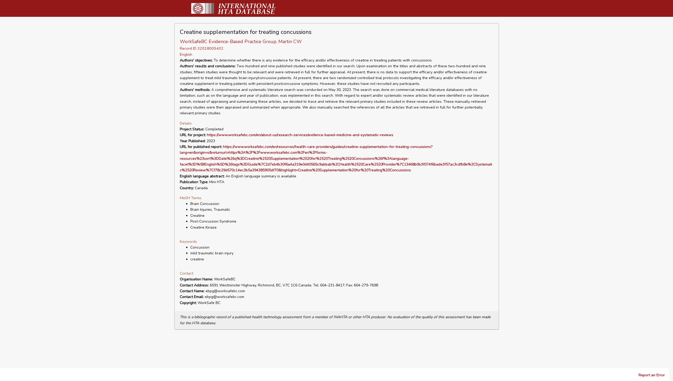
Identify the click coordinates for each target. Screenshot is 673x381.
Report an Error (652, 375)
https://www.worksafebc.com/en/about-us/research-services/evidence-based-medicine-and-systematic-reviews (300, 134)
